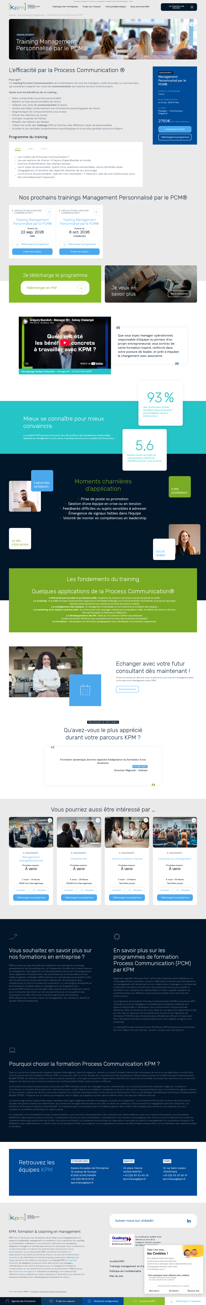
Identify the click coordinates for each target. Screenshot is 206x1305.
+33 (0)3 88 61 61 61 (82, 1179)
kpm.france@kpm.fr (82, 1182)
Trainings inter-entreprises (65, 6)
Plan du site (116, 1276)
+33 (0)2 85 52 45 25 (136, 1175)
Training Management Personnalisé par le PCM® (32, 222)
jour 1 (18, 149)
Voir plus (41, 890)
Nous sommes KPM (140, 6)
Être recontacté (127, 689)
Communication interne (127, 858)
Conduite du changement (174, 858)
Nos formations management (31, 15)
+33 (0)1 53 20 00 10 (175, 1175)
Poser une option (32, 251)
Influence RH (79, 858)
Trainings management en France (129, 1266)
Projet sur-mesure (92, 6)
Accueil (12, 15)
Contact (20, 890)
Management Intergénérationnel (31, 858)
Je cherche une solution (176, 7)
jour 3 (43, 149)
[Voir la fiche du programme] (49, 211)
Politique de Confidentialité (125, 1271)
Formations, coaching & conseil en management (48, 1292)
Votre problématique (115, 6)
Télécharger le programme (175, 137)
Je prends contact (175, 129)
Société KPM (117, 1261)
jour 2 (30, 149)
